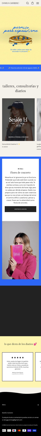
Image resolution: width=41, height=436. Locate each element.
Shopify (35, 425)
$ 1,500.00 (5, 147)
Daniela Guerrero (10, 425)
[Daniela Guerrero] (10, 3)
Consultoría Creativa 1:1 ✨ (11, 144)
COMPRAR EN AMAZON (20, 209)
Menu (4, 405)
